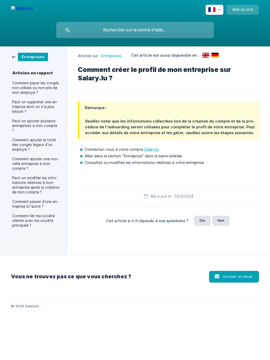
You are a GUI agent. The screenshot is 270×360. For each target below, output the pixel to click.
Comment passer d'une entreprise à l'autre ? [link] (35, 204)
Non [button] (221, 220)
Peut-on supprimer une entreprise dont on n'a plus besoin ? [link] (35, 107)
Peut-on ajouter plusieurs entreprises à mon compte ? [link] (34, 126)
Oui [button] (202, 220)
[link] (30, 56)
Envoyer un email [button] (237, 276)
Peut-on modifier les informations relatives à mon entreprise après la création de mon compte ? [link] (36, 185)
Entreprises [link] (111, 55)
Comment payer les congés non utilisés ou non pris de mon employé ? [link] (35, 88)
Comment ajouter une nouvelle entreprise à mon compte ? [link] (35, 164)
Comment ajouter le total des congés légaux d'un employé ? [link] (34, 145)
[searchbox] (135, 30)
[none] (22, 9)
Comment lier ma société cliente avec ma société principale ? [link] (33, 220)
